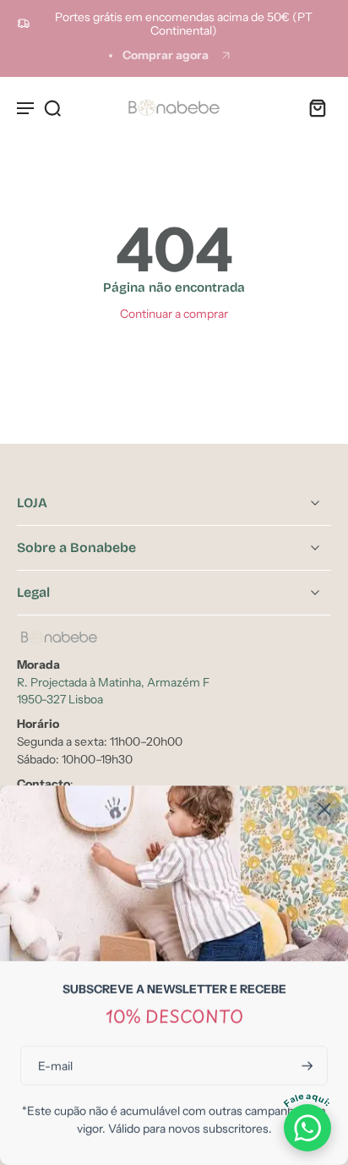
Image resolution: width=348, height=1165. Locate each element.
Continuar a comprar (174, 313)
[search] (52, 107)
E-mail (55, 1065)
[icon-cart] (312, 107)
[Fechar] (324, 809)
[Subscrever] (306, 1066)
